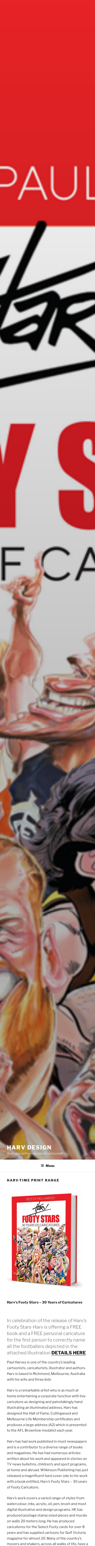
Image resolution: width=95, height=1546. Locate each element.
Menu (50, 1166)
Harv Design (29, 1147)
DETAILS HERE (68, 1353)
